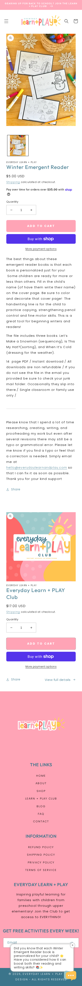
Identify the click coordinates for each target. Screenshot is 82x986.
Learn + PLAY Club (41, 799)
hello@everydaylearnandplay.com (36, 467)
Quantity (12, 202)
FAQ (41, 814)
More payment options (41, 249)
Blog (41, 806)
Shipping (13, 182)
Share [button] (15, 489)
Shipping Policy (41, 855)
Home (41, 776)
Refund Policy (41, 847)
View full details (58, 680)
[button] (6, 21)
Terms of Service (41, 870)
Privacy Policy (41, 862)
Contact (41, 821)
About (41, 783)
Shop (41, 791)
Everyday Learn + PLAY (43, 974)
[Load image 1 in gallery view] (17, 145)
